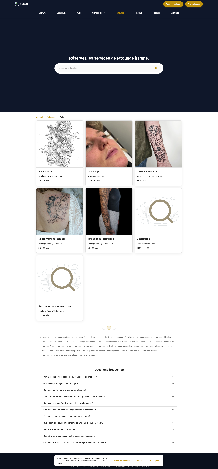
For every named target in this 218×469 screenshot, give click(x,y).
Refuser (139, 461)
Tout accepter (153, 461)
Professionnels (194, 4)
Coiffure (42, 13)
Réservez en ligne (173, 4)
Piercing (138, 13)
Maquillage (61, 13)
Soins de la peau (98, 13)
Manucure (175, 13)
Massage (156, 13)
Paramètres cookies (122, 461)
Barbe (79, 13)
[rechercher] (156, 68)
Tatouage (120, 13)
